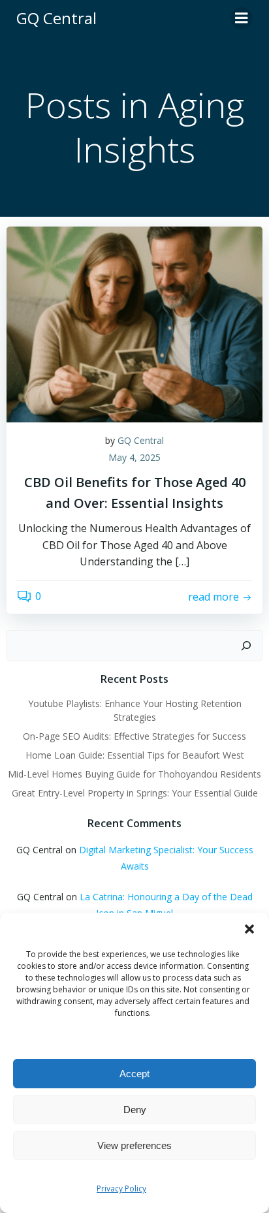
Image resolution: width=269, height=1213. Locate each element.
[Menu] (241, 18)
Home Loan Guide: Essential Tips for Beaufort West (134, 755)
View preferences (134, 1145)
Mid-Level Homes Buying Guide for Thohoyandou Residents (134, 774)
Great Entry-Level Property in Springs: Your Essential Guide (135, 793)
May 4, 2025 (134, 457)
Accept (134, 1073)
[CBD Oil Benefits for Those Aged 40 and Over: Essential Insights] (134, 323)
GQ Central (141, 440)
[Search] (246, 646)
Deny (134, 1109)
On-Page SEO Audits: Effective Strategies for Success (134, 736)
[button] (249, 929)
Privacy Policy (121, 1188)
